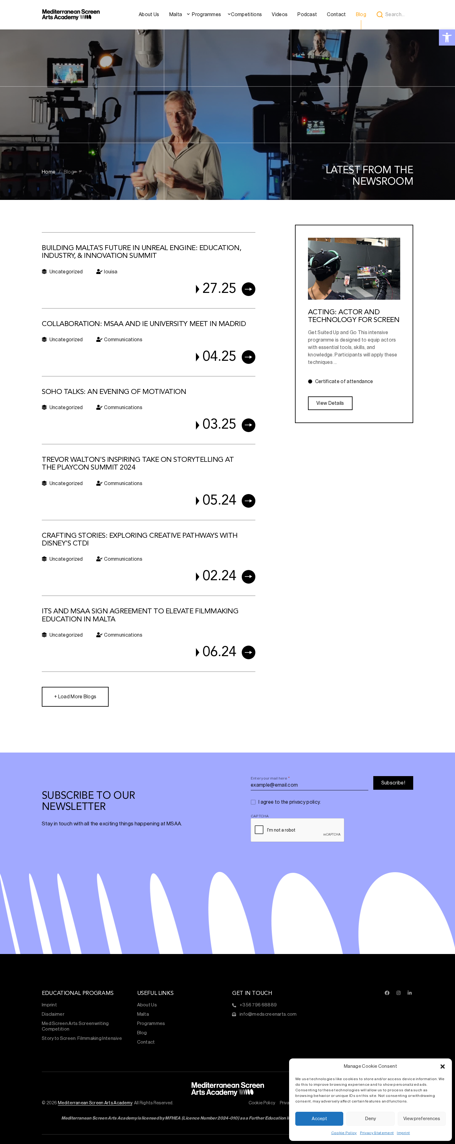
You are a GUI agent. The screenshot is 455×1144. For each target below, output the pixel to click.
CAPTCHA (260, 816)
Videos (280, 14)
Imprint (403, 1133)
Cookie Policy (344, 1133)
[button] (443, 1066)
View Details (330, 403)
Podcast (307, 14)
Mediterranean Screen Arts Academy (95, 1103)
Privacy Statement (377, 1133)
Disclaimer (53, 1014)
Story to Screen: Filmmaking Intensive (82, 1038)
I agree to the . (289, 802)
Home (48, 172)
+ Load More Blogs (75, 696)
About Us (149, 14)
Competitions (246, 14)
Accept (319, 1118)
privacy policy (304, 802)
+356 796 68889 (258, 1005)
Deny (370, 1118)
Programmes (206, 14)
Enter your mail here (270, 778)
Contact (336, 14)
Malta (175, 14)
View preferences (421, 1118)
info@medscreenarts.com (268, 1014)
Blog (361, 14)
